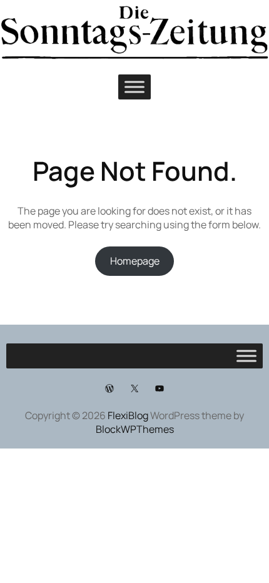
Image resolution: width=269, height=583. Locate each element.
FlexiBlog (128, 415)
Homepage (135, 261)
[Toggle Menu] (134, 87)
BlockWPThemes (135, 429)
